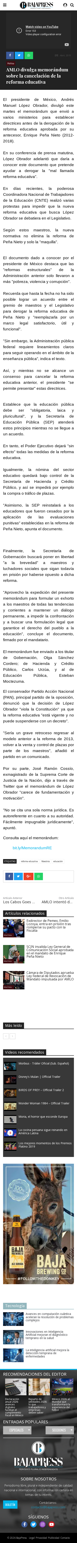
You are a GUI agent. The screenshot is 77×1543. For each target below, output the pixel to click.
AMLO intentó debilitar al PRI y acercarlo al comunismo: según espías (58, 902)
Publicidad (53, 1538)
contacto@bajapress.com (48, 1507)
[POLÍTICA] (17, 928)
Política (10, 63)
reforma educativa (29, 861)
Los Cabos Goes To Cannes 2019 (19, 902)
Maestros (45, 861)
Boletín (10, 1504)
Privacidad (41, 1538)
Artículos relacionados (25, 913)
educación (58, 861)
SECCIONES (59, 1430)
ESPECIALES (16, 1430)
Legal (31, 1538)
